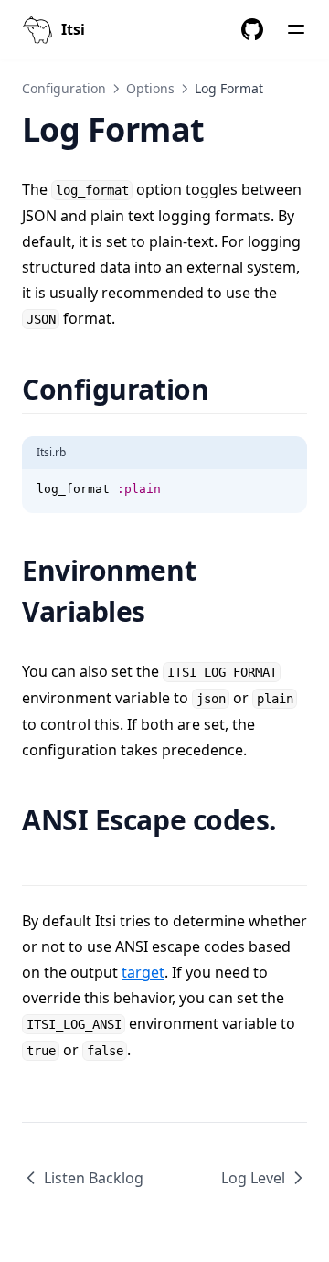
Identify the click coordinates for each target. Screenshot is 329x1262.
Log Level (253, 1178)
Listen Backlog (93, 1178)
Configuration (64, 88)
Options (150, 88)
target (143, 972)
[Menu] (296, 29)
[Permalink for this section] (231, 389)
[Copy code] (283, 489)
